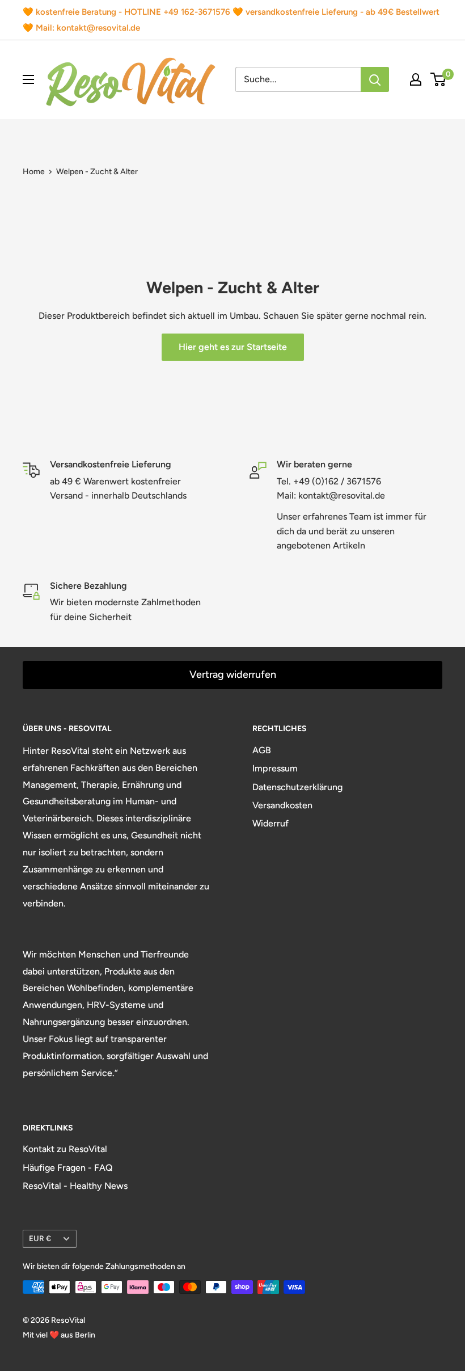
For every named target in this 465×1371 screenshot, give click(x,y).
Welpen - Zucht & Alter (97, 171)
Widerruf (270, 823)
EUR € (40, 1238)
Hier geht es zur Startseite (233, 346)
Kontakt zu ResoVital (65, 1149)
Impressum (275, 768)
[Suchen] (375, 79)
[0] (439, 79)
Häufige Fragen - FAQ (68, 1167)
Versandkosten (282, 805)
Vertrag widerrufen (232, 674)
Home (34, 171)
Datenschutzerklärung (297, 787)
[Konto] (415, 79)
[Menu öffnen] (28, 79)
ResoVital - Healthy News (75, 1185)
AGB (261, 750)
